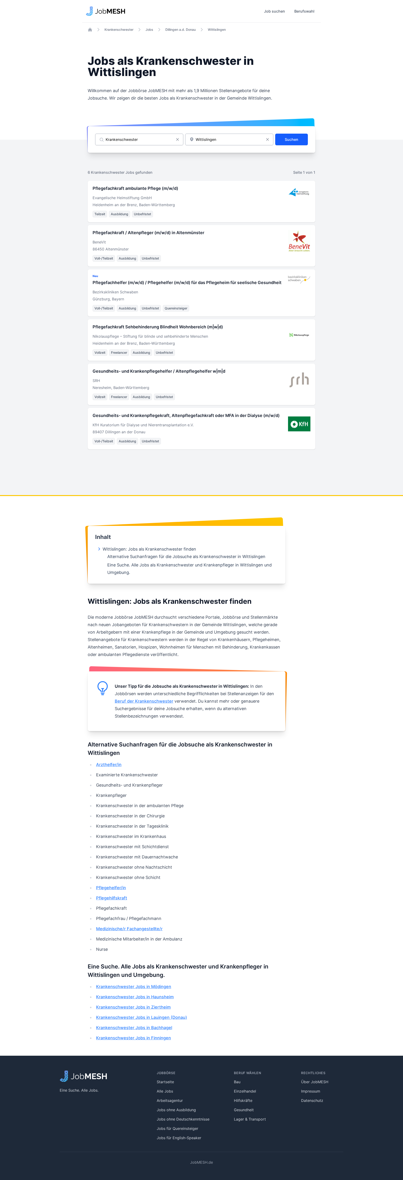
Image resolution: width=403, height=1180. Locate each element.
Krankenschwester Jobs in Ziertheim (133, 1007)
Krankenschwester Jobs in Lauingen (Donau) (141, 1017)
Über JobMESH (314, 1081)
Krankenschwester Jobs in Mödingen (133, 986)
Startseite (165, 1081)
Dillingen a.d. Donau (180, 29)
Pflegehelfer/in (111, 887)
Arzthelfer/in (109, 764)
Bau (237, 1081)
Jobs (149, 29)
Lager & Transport (250, 1119)
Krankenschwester (118, 29)
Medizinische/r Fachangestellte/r (129, 928)
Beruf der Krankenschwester (144, 701)
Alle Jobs (165, 1091)
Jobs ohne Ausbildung (176, 1109)
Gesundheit (244, 1109)
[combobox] (229, 139)
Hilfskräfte (243, 1100)
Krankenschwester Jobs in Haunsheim (135, 996)
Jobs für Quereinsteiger (177, 1128)
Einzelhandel (245, 1091)
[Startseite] (90, 29)
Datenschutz (312, 1100)
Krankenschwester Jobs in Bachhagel (134, 1027)
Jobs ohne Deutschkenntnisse (183, 1119)
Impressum (310, 1091)
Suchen (291, 139)
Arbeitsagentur (170, 1100)
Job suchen (274, 11)
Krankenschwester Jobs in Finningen (133, 1037)
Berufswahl (304, 11)
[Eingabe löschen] (177, 139)
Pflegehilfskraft (111, 897)
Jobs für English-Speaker (179, 1137)
